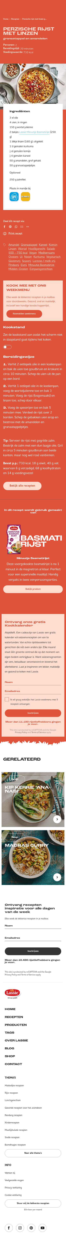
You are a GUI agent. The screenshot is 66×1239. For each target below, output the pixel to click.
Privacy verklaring (13, 1187)
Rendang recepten (13, 1115)
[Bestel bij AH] (14, 196)
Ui (21, 256)
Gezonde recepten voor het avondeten (23, 1107)
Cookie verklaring (13, 1195)
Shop (10, 1056)
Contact (13, 1064)
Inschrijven (33, 713)
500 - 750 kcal (18, 252)
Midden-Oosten (18, 269)
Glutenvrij (14, 261)
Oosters (13, 256)
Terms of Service (38, 732)
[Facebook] (9, 1228)
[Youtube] (42, 1228)
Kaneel (43, 244)
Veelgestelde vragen (14, 1180)
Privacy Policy (21, 732)
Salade (51, 248)
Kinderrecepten (12, 1122)
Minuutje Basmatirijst (41, 265)
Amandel (13, 244)
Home (5, 19)
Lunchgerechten (13, 1100)
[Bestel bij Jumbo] (25, 196)
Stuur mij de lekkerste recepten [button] (33, 1203)
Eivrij (24, 265)
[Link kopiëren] (27, 226)
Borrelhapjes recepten (15, 1144)
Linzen (12, 248)
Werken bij (10, 1173)
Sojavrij (26, 261)
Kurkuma (39, 256)
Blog (9, 1048)
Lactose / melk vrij (44, 261)
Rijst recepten (11, 1093)
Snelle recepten (12, 1137)
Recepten (15, 19)
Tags (9, 1032)
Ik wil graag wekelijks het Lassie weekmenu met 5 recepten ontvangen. (34, 701)
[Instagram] (20, 1228)
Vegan (33, 252)
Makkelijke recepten (14, 1085)
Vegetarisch (53, 256)
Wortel (22, 248)
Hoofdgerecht (36, 248)
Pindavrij (13, 265)
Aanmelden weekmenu (24, 314)
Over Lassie (16, 1040)
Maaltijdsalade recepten (16, 1130)
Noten (28, 256)
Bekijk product (33, 589)
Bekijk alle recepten (22, 485)
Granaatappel (29, 244)
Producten (16, 1025)
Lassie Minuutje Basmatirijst (34, 131)
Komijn (53, 244)
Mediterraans (46, 252)
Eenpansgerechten (41, 269)
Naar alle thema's (33, 1153)
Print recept (15, 233)
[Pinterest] (31, 1228)
